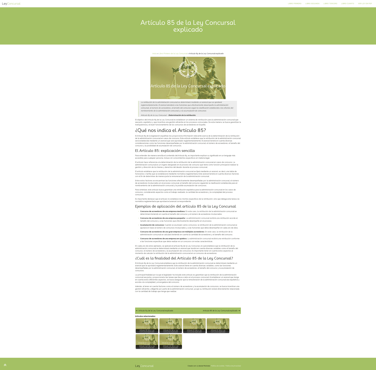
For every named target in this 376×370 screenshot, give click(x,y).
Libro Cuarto (347, 4)
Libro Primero (294, 4)
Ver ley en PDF (365, 4)
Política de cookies (218, 366)
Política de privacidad (233, 366)
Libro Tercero (330, 4)
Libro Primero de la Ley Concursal (173, 53)
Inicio (154, 53)
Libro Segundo (312, 4)
